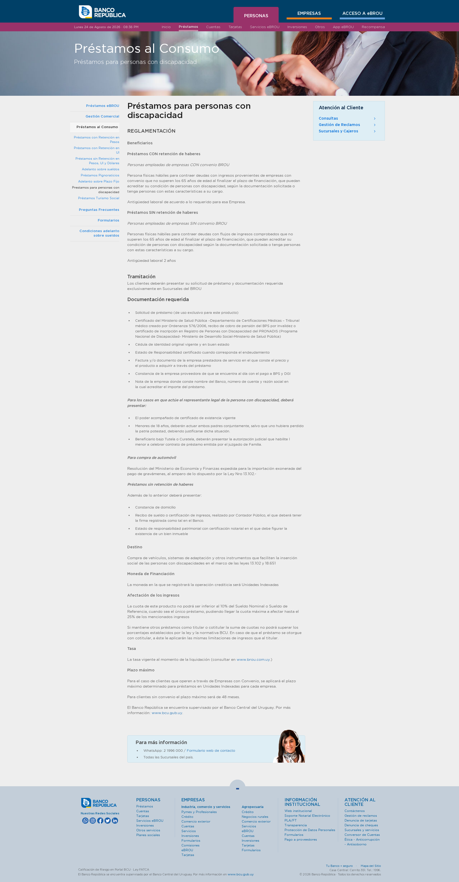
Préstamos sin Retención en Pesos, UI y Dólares (97, 161)
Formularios (108, 220)
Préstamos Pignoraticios (100, 175)
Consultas (328, 118)
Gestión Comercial (102, 116)
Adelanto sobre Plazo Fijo (98, 181)
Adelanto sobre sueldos (100, 169)
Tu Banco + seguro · (343, 865)
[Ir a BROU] (102, 12)
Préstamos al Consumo (97, 127)
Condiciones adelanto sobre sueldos (99, 233)
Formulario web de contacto (211, 750)
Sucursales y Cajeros (338, 131)
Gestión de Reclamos (339, 125)
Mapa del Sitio (371, 865)
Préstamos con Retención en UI (96, 150)
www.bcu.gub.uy (167, 713)
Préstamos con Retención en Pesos (96, 140)
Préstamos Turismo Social (98, 198)
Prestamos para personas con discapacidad (95, 190)
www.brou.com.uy (253, 659)
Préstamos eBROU (102, 106)
